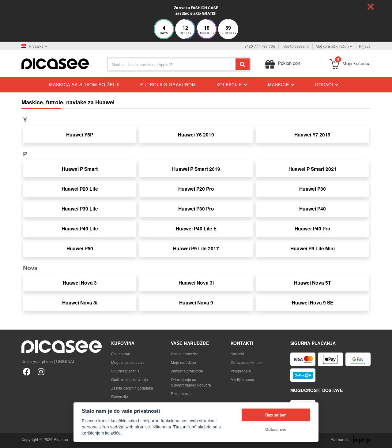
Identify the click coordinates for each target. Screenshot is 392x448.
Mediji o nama (242, 379)
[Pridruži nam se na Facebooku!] (27, 371)
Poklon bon (120, 353)
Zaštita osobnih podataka (132, 387)
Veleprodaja (241, 370)
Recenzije (119, 396)
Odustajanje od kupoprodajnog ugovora (191, 382)
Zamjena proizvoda (187, 370)
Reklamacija (181, 393)
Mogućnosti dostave (128, 362)
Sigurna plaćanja (125, 370)
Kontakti (237, 353)
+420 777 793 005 (259, 46)
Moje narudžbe (183, 362)
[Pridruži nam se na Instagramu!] (41, 371)
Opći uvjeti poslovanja (129, 379)
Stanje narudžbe (184, 353)
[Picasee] (55, 63)
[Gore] (8, 440)
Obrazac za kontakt (246, 362)
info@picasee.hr (295, 46)
